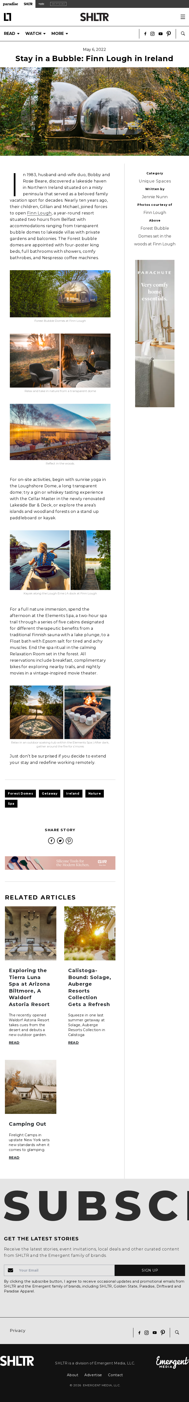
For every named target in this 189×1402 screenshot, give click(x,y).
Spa (11, 803)
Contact (115, 1375)
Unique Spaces (155, 181)
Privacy (18, 1330)
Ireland (72, 793)
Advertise (93, 1375)
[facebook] (51, 840)
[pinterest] (69, 840)
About (73, 1375)
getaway (49, 793)
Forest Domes (20, 793)
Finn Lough (39, 213)
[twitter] (60, 840)
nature (94, 793)
